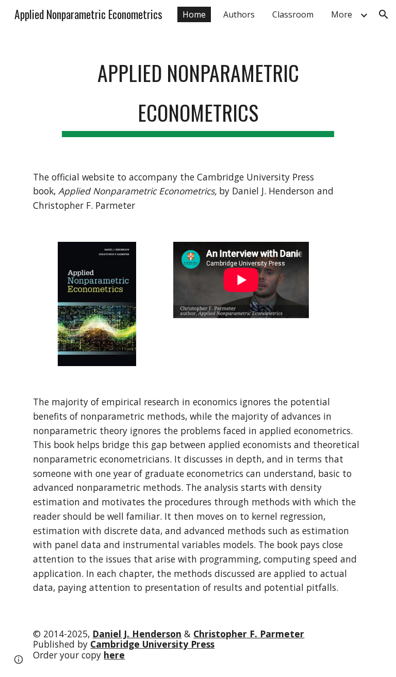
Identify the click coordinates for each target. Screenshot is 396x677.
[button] (383, 14)
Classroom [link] (293, 14)
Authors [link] (239, 14)
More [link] (341, 14)
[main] (198, 92)
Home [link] (194, 14)
